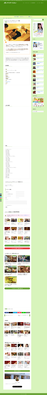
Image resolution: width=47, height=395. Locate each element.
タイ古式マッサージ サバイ (39, 58)
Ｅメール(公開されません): (9, 193)
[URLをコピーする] (28, 312)
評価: (6, 197)
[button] (6, 312)
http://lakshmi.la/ (8, 81)
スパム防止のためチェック (9, 205)
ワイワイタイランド (38, 106)
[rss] (42, 0)
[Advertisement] (23, 10)
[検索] (43, 0)
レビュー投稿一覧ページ (25, 215)
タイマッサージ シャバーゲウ (39, 74)
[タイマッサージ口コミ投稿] (10, 2)
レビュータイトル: (8, 195)
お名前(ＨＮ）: (7, 191)
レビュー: (6, 199)
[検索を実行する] (43, 19)
